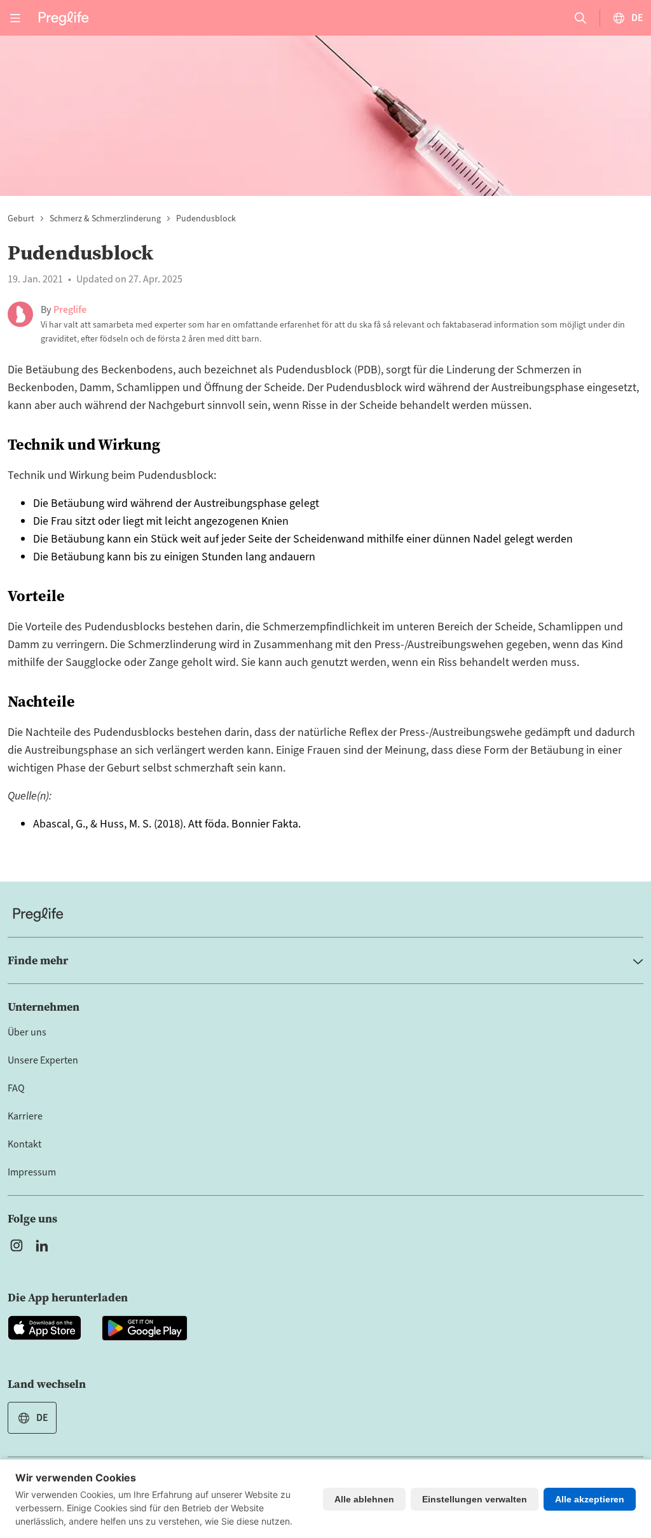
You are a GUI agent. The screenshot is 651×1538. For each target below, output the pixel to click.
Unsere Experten (43, 1060)
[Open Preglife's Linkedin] (44, 1245)
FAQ (16, 1088)
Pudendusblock (206, 218)
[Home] (325, 914)
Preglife (69, 310)
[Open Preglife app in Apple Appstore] (44, 1328)
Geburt (21, 218)
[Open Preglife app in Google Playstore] (145, 1328)
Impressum (32, 1172)
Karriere (25, 1116)
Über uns (27, 1032)
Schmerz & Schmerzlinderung (105, 218)
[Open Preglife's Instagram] (16, 1245)
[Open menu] (15, 17)
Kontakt (24, 1144)
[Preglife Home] (63, 17)
